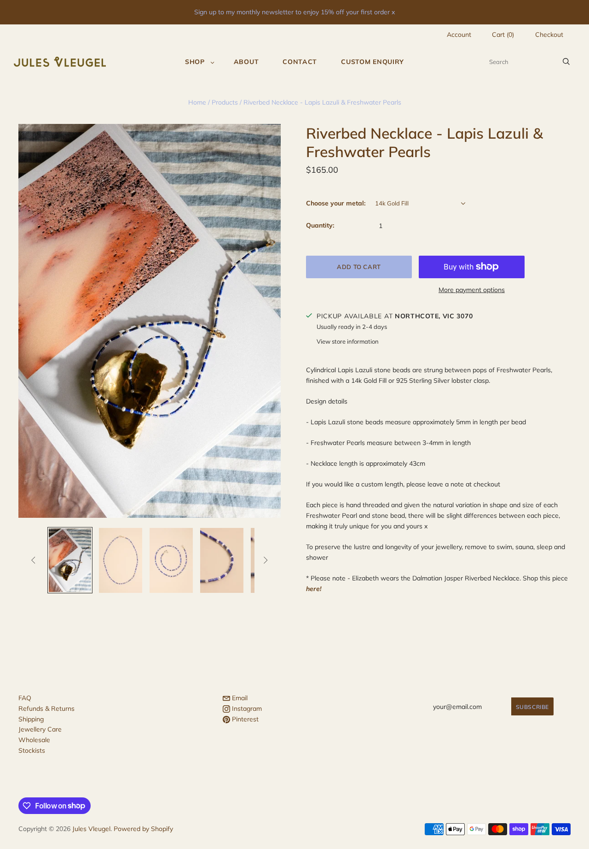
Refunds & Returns (46, 708)
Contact (300, 62)
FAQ (24, 698)
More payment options (472, 290)
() (503, 34)
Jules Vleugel (91, 829)
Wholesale (34, 740)
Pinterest (244, 719)
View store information (348, 341)
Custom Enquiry (372, 62)
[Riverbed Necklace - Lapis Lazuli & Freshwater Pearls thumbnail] (69, 560)
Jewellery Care (40, 729)
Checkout (549, 34)
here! (313, 589)
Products (225, 102)
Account (459, 34)
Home (197, 102)
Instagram (246, 708)
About (246, 62)
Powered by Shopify (143, 829)
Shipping (31, 719)
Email (239, 698)
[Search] (566, 61)
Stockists (31, 750)
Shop (195, 62)
